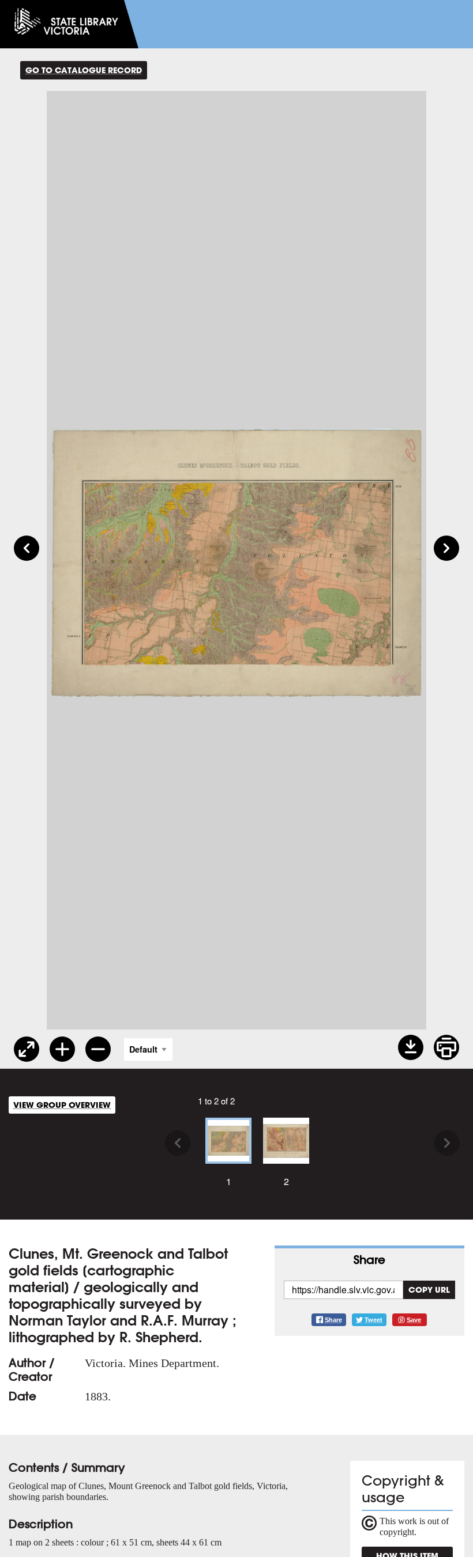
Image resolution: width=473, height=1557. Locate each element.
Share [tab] (369, 1259)
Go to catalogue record (83, 69)
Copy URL (429, 1289)
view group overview (62, 1104)
